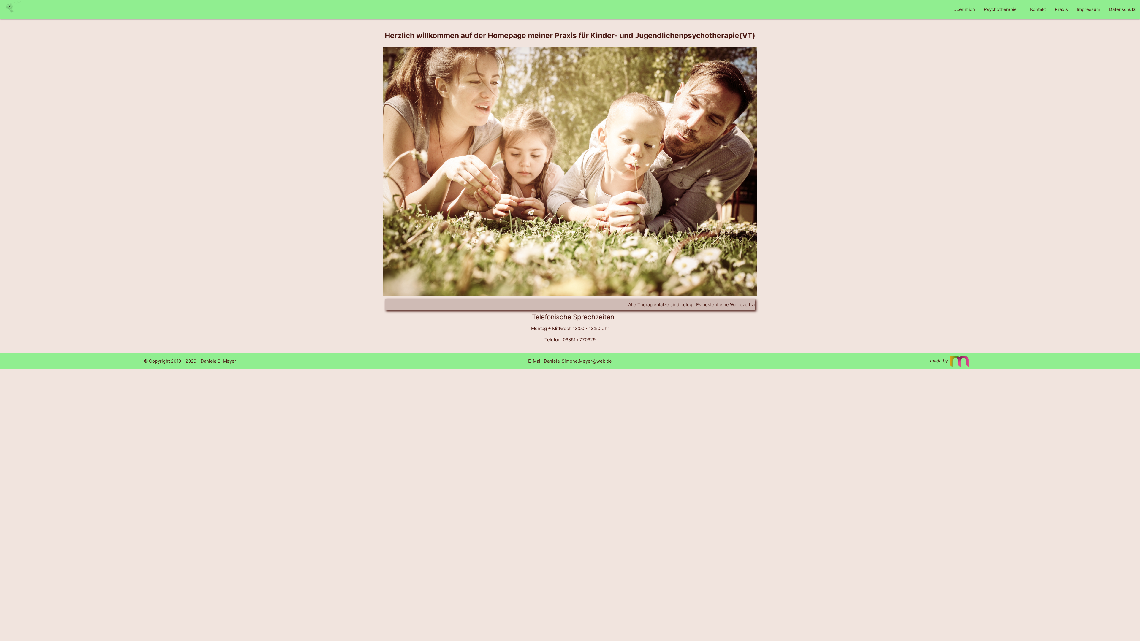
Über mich (964, 9)
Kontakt (1038, 9)
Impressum (1088, 9)
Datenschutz (1122, 9)
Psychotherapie (1000, 9)
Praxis (1061, 9)
